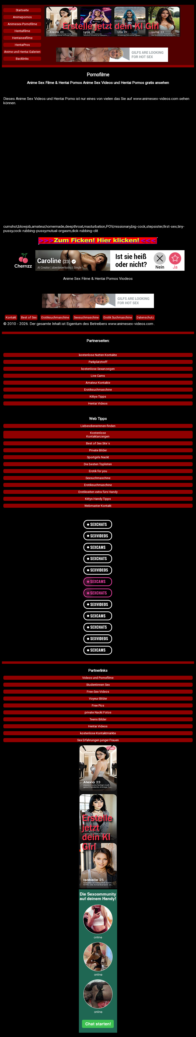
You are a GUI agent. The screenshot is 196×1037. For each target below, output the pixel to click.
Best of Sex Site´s (98, 443)
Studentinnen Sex (98, 684)
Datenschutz (145, 317)
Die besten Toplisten (98, 464)
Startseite (22, 10)
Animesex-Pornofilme (22, 24)
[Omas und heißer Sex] (112, 61)
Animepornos (22, 17)
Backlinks (22, 58)
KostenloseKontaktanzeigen (97, 434)
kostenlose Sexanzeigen (98, 369)
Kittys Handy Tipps (98, 499)
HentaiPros (22, 45)
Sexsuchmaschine (98, 478)
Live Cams (98, 376)
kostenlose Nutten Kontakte (98, 355)
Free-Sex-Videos (98, 691)
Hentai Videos (98, 403)
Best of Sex (29, 317)
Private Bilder (98, 450)
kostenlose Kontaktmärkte (98, 733)
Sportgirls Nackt (98, 457)
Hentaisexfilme (22, 38)
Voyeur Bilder (98, 698)
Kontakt (11, 317)
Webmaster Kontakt (97, 506)
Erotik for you (98, 471)
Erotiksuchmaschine (98, 389)
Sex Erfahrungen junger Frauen (98, 740)
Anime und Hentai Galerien (22, 52)
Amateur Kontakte (98, 382)
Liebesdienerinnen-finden (98, 426)
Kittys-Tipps (98, 396)
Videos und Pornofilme (98, 678)
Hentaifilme (22, 31)
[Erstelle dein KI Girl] (112, 35)
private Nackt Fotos (98, 712)
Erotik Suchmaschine (117, 317)
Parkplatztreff (98, 362)
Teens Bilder (98, 719)
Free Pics (98, 705)
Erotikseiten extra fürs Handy (98, 492)
